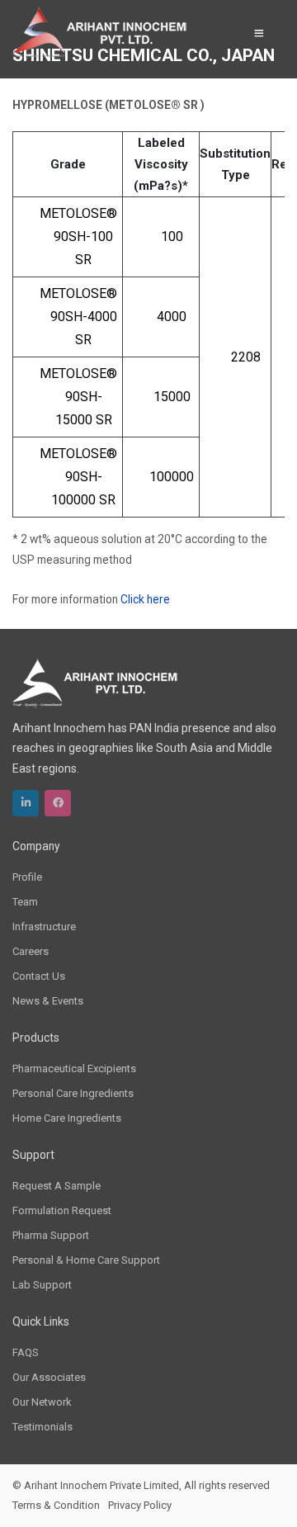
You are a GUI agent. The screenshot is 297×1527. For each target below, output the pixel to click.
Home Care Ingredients (66, 1118)
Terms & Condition (56, 1505)
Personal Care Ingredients (73, 1093)
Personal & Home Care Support (86, 1260)
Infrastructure (44, 926)
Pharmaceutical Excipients (74, 1068)
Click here (145, 599)
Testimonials (42, 1427)
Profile (27, 877)
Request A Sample (56, 1186)
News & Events (47, 1001)
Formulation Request (61, 1210)
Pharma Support (50, 1235)
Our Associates (49, 1377)
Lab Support (42, 1285)
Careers (30, 951)
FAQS (25, 1352)
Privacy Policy (140, 1505)
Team (25, 902)
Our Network (42, 1402)
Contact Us (38, 976)
